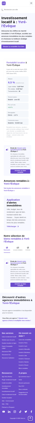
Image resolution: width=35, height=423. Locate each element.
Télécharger (11, 226)
